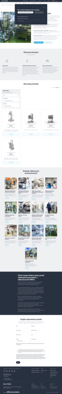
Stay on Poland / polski (38, 12)
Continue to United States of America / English (25, 12)
